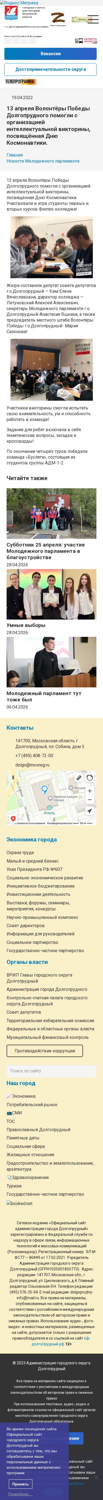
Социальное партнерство (32, 942)
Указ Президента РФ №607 (34, 869)
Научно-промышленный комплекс (42, 917)
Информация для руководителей (40, 933)
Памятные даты (23, 1138)
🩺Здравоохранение (28, 1177)
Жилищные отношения (30, 1154)
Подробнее (74, 1483)
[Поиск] (91, 1071)
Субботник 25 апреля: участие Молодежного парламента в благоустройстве (46, 551)
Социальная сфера (26, 1146)
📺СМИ (14, 1113)
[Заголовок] (32, 40)
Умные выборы (26, 625)
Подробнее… (20, 1494)
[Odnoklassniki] (16, 40)
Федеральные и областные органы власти (50, 1028)
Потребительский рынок (32, 1104)
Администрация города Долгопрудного (47, 989)
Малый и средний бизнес (33, 861)
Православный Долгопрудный (38, 1129)
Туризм (14, 1186)
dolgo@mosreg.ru (32, 765)
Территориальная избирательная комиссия (50, 1020)
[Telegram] (24, 40)
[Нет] (96, 1477)
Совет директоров (26, 925)
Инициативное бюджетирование (41, 886)
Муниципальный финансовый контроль (48, 1037)
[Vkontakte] (8, 40)
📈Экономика (21, 1096)
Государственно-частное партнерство (45, 950)
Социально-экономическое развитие (45, 877)
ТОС (11, 1121)
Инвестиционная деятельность (38, 894)
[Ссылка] (11, 12)
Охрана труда (20, 852)
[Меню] (93, 19)
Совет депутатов (24, 1012)
